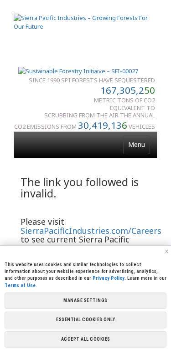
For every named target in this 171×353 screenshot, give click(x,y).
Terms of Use (20, 285)
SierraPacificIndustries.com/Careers (91, 230)
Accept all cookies (85, 339)
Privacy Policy (108, 278)
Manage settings (85, 300)
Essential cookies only (85, 319)
